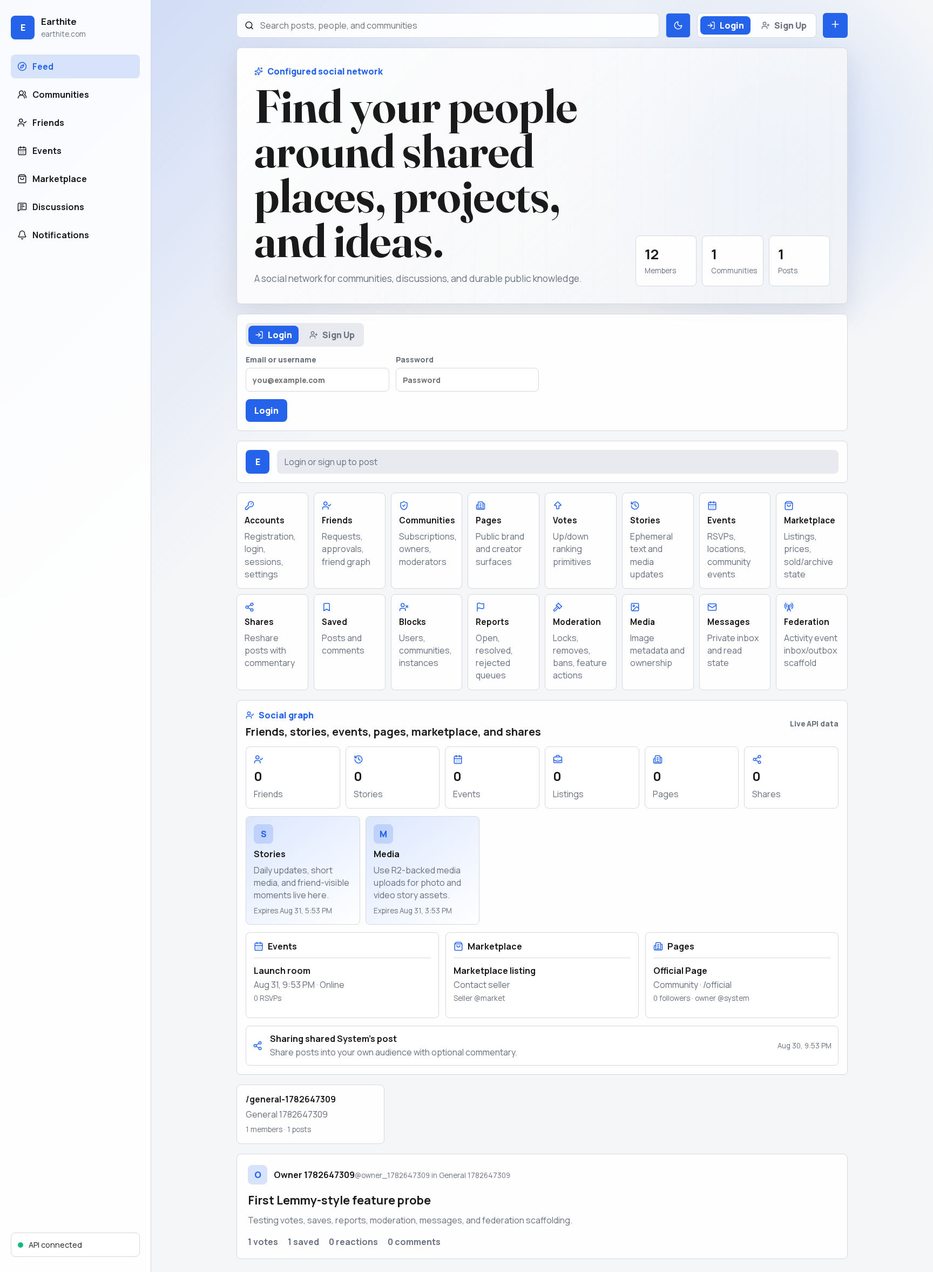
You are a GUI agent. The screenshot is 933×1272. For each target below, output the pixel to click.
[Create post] (835, 25)
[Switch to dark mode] (678, 25)
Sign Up (790, 25)
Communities (60, 94)
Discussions (58, 207)
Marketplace (59, 179)
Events (47, 151)
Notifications (60, 235)
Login (732, 25)
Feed (42, 66)
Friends (48, 123)
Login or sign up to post (331, 462)
